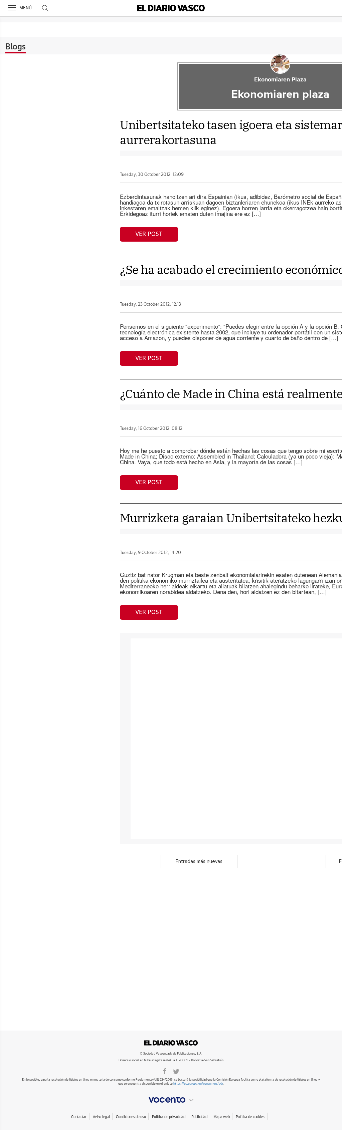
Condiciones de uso (131, 1117)
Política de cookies (250, 1117)
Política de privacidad (168, 1117)
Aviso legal (101, 1117)
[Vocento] (171, 1100)
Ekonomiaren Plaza (280, 80)
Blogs (15, 47)
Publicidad (199, 1117)
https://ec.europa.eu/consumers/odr (198, 1083)
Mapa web (221, 1117)
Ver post (148, 234)
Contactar (78, 1117)
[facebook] (164, 1071)
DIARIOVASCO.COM (171, 1043)
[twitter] (176, 1071)
